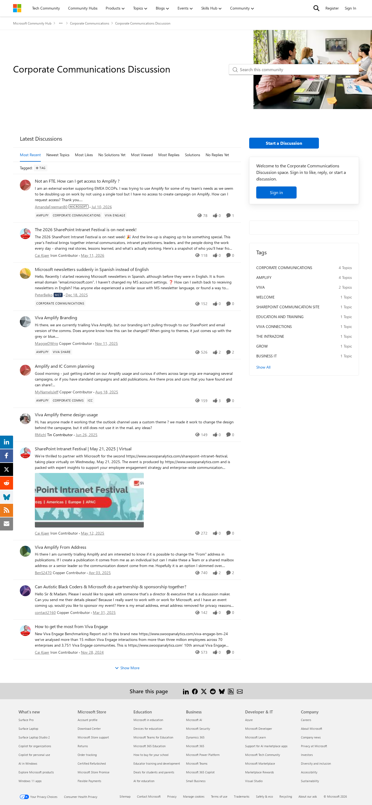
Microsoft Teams (197, 763)
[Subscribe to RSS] (231, 691)
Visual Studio (254, 781)
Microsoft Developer (258, 728)
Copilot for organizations (35, 746)
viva (260, 287)
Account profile (87, 720)
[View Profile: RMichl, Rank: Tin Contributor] (25, 418)
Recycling (285, 796)
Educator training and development (156, 763)
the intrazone (270, 336)
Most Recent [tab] (30, 154)
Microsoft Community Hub (32, 23)
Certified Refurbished (92, 763)
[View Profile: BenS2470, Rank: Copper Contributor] (25, 551)
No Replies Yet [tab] (217, 154)
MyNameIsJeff (46, 391)
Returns (83, 746)
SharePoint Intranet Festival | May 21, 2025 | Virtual (83, 448)
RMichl (40, 434)
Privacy (171, 796)
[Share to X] (204, 691)
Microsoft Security (198, 728)
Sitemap (125, 796)
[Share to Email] (240, 691)
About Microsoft (311, 728)
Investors (307, 755)
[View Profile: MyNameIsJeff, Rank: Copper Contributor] (25, 370)
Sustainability (310, 781)
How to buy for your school (151, 755)
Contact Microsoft (149, 796)
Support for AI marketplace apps (266, 746)
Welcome (265, 297)
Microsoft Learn (255, 737)
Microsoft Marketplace (260, 763)
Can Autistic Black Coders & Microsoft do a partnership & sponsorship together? (110, 586)
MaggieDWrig (46, 343)
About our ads (307, 796)
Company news (311, 737)
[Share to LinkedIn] (186, 691)
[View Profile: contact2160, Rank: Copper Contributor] (25, 590)
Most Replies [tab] (168, 154)
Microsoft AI (194, 720)
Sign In (350, 8)
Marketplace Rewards (259, 772)
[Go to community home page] (17, 8)
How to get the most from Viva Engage (71, 626)
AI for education (143, 781)
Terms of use (219, 796)
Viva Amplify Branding (56, 317)
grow (262, 346)
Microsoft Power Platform (202, 755)
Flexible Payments (89, 781)
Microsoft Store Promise (93, 772)
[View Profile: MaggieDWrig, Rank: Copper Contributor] (25, 321)
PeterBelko (44, 294)
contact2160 (45, 612)
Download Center (89, 728)
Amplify (264, 277)
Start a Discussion (284, 143)
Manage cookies (194, 796)
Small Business (196, 781)
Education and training (280, 316)
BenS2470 (43, 572)
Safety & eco (264, 796)
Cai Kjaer (42, 255)
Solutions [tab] (192, 154)
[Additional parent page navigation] (60, 23)
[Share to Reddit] (213, 691)
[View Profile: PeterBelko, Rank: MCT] (25, 273)
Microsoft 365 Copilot (200, 772)
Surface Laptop (28, 728)
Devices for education (147, 728)
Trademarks (241, 796)
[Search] (316, 8)
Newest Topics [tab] (57, 154)
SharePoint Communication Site (287, 306)
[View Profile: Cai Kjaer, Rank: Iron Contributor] (25, 233)
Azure (249, 720)
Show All (263, 367)
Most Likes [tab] (84, 154)
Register (332, 8)
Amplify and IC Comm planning (64, 366)
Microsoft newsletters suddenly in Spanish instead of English (92, 269)
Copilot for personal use (34, 755)
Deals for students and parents (153, 772)
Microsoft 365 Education (149, 746)
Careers (306, 720)
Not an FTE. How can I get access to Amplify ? (77, 181)
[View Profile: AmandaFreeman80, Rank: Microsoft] (25, 185)
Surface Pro (26, 720)
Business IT (266, 355)
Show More (129, 667)
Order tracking (87, 755)
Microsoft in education (148, 720)
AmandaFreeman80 (51, 206)
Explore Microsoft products (36, 772)
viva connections (274, 326)
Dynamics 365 (195, 737)
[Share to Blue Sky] (222, 691)
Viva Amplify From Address (60, 547)
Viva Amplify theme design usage (66, 414)
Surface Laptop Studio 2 (34, 737)
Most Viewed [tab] (142, 154)
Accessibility (309, 772)
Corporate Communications (89, 23)
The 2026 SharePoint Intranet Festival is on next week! (86, 229)
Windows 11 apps (30, 781)
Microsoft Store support (93, 737)
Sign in (276, 192)
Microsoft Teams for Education (153, 737)
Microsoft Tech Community (262, 755)
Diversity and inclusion (316, 763)
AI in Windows (28, 763)
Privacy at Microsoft (314, 746)
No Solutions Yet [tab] (112, 154)
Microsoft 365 (195, 746)
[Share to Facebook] (195, 691)
